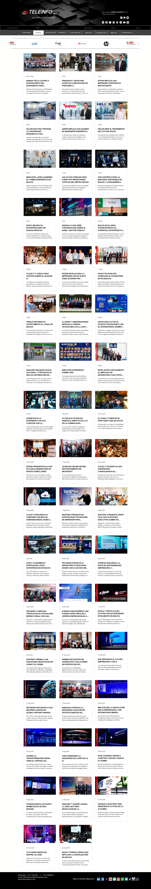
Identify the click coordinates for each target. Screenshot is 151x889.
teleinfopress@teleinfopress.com (35, 877)
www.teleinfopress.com (26, 879)
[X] (110, 22)
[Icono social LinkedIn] (98, 879)
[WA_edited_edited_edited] (122, 879)
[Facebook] (102, 879)
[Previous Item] (12, 43)
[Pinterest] (110, 879)
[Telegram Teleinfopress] (121, 17)
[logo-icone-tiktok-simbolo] (130, 879)
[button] (127, 17)
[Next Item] (138, 43)
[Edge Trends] (117, 22)
